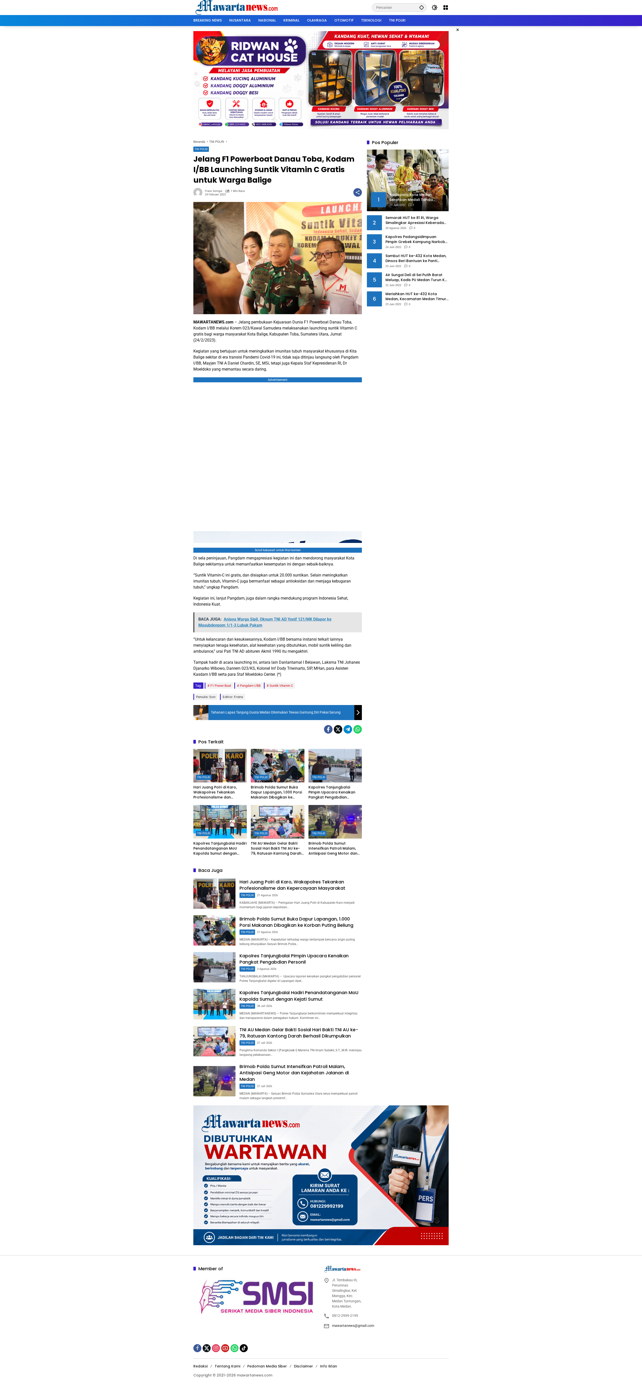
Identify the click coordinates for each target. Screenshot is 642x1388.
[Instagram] (216, 1348)
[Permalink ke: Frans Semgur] (199, 192)
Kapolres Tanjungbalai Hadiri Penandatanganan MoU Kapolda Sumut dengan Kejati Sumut (220, 848)
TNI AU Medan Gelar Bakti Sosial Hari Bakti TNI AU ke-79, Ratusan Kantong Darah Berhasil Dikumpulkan (276, 848)
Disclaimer (303, 1366)
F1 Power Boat (220, 685)
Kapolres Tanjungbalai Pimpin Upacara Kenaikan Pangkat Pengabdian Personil (331, 792)
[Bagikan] (357, 192)
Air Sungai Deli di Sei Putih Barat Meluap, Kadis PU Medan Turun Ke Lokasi (416, 277)
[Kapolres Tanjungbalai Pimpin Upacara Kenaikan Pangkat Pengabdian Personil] (335, 765)
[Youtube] (225, 1348)
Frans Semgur (213, 191)
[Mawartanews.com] (237, 7)
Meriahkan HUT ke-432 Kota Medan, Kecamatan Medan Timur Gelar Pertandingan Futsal (415, 296)
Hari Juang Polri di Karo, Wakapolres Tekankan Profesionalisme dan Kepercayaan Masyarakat (217, 792)
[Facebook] (328, 729)
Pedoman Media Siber (267, 1366)
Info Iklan (328, 1366)
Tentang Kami (227, 1366)
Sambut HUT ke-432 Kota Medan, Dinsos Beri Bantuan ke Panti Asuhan (415, 258)
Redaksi (200, 1366)
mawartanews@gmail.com (353, 1326)
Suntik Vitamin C (281, 685)
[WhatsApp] (357, 729)
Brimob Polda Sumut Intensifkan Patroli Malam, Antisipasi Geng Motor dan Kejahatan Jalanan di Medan (334, 848)
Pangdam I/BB (250, 685)
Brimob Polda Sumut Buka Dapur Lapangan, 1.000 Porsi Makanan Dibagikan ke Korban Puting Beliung (276, 792)
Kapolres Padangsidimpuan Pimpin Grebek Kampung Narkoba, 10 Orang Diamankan (416, 239)
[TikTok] (244, 1348)
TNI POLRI (201, 149)
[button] (422, 7)
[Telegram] (348, 729)
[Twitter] (338, 729)
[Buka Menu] (446, 8)
